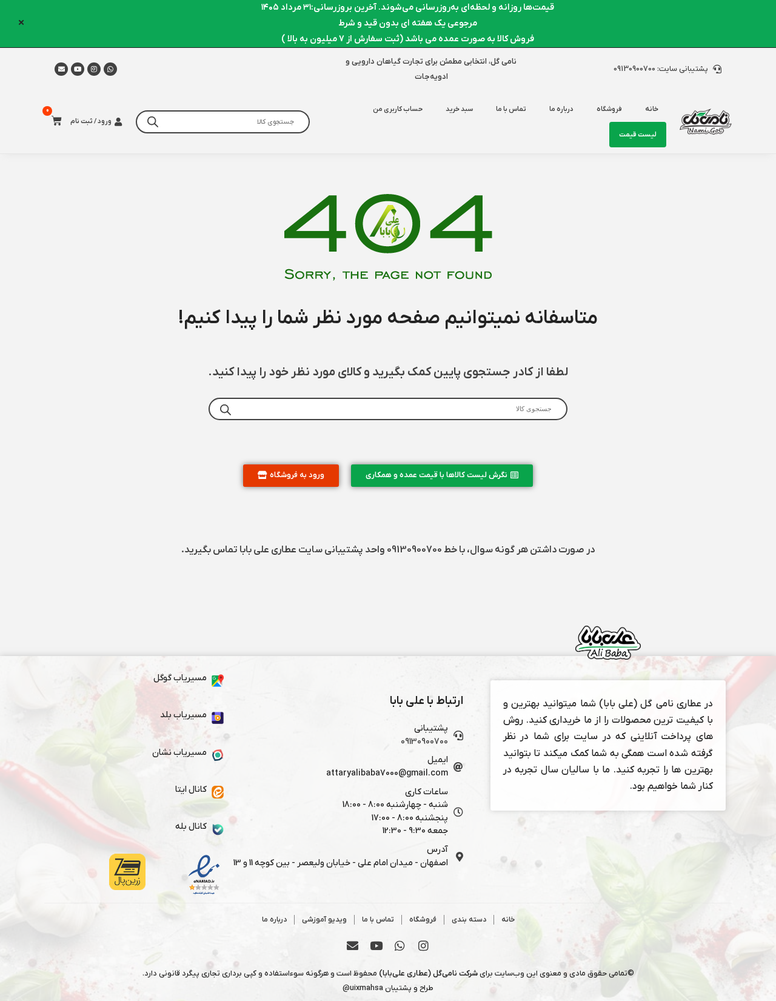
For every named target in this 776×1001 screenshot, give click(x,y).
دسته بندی (469, 920)
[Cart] (53, 121)
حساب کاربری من (398, 109)
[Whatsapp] (110, 69)
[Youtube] (77, 69)
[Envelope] (352, 945)
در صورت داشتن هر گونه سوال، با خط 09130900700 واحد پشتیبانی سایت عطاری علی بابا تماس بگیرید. (388, 550)
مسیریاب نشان (179, 752)
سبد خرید (459, 109)
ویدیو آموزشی (324, 920)
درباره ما (561, 109)
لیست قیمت (638, 134)
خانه (508, 920)
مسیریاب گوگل (180, 678)
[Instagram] (94, 69)
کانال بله (191, 826)
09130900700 (424, 742)
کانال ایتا (191, 789)
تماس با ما (511, 109)
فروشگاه (609, 109)
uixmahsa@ (363, 988)
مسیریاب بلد (183, 715)
